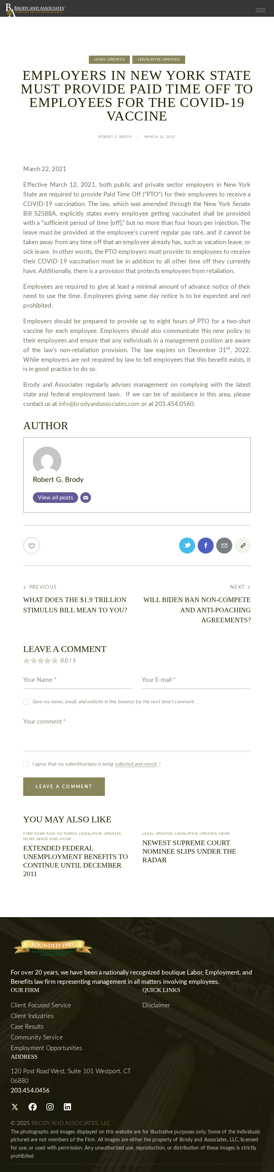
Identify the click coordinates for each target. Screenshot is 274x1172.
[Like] (32, 545)
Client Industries (32, 1016)
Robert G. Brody (58, 479)
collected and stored (136, 764)
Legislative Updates (158, 59)
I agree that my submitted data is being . (96, 764)
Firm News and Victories (50, 834)
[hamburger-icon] (261, 10)
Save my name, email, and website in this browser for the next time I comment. (113, 701)
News (28, 839)
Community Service (37, 1037)
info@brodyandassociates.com (99, 404)
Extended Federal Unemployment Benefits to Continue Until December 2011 (75, 861)
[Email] (85, 497)
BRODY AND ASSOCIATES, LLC (71, 1123)
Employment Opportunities (46, 1048)
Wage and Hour (54, 839)
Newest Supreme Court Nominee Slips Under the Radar (189, 851)
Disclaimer (156, 1005)
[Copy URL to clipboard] (243, 546)
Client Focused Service (41, 1005)
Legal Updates (109, 59)
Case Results (27, 1027)
